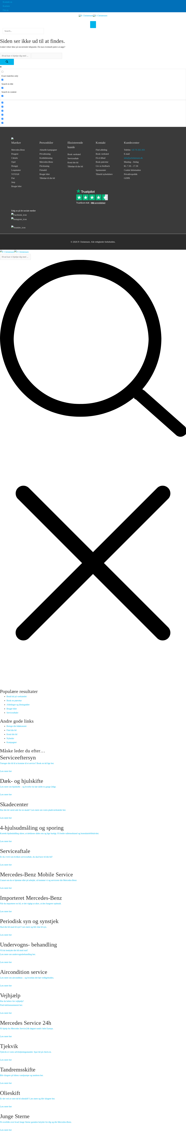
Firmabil (43, 170)
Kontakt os (7, 2)
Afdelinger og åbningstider (18, 704)
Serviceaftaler (12, 712)
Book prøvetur (102, 162)
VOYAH (15, 174)
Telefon (134, 150)
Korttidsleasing (45, 158)
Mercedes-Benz (18, 150)
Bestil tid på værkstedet (17, 696)
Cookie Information (132, 170)
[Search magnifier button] (7, 62)
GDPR (127, 178)
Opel (13, 162)
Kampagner (12, 742)
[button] (23, 35)
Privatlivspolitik (130, 174)
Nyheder (10, 738)
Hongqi (14, 166)
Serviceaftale (73, 158)
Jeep (13, 182)
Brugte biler (16, 186)
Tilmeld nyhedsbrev (104, 174)
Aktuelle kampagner (48, 150)
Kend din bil (73, 162)
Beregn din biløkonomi (16, 726)
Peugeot (14, 154)
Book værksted (74, 154)
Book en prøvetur (14, 700)
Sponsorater (101, 170)
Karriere (6, 6)
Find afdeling (101, 150)
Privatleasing (45, 154)
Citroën (14, 158)
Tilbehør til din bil (47, 178)
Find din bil (11, 730)
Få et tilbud (100, 158)
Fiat (13, 178)
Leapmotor (16, 170)
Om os (5, 10)
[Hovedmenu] (93, 24)
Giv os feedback (103, 166)
